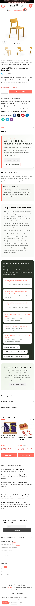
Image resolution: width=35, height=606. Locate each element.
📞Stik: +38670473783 (14, 10)
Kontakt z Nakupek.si (8, 544)
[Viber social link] (11, 119)
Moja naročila (5, 574)
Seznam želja (5, 566)
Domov (3, 60)
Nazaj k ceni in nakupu (12, 164)
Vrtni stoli (12, 103)
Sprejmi (5, 602)
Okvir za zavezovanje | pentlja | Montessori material (8, 437)
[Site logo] (16, 5)
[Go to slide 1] (14, 43)
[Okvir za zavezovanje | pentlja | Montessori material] (9, 428)
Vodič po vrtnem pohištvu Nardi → (15, 352)
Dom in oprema (17, 60)
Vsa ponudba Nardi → (11, 347)
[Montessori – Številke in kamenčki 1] (26, 429)
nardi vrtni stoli (22, 111)
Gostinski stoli (13, 101)
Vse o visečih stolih (7, 556)
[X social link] (18, 115)
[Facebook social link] (14, 115)
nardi (8, 109)
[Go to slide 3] (17, 43)
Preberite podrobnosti (12, 160)
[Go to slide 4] (19, 43)
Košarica (3, 571)
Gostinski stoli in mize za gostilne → (16, 356)
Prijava (4, 568)
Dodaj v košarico (21, 91)
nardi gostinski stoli (17, 109)
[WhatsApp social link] (3, 119)
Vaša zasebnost (6, 553)
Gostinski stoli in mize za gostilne (22, 62)
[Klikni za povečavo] (4, 42)
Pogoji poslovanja (6, 550)
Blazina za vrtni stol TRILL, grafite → (17, 326)
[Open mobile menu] (3, 6)
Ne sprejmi (14, 602)
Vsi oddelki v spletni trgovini (10, 547)
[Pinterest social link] (23, 115)
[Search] (25, 10)
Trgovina (9, 60)
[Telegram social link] (7, 119)
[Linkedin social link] (27, 115)
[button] (3, 29)
